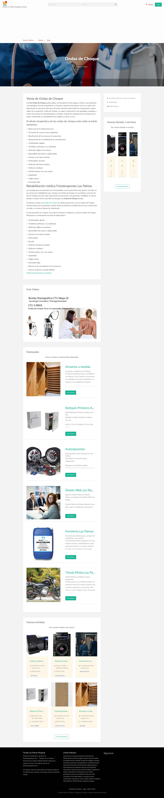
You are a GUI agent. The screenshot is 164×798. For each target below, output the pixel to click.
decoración (67, 765)
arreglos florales (83, 758)
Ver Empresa (71, 392)
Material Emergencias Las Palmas (39, 273)
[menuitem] (149, 5)
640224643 (113, 102)
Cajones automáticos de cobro (42, 661)
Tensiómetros (67, 781)
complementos (82, 763)
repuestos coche (77, 779)
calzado (77, 760)
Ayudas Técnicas (60, 675)
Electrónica (34, 675)
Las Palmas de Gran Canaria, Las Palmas (122, 98)
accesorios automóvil (78, 756)
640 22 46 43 (35, 671)
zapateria (86, 781)
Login (158, 4)
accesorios (66, 756)
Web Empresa (114, 106)
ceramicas (73, 763)
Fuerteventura (82, 765)
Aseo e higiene (35, 726)
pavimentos (67, 774)
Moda (83, 769)
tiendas (79, 781)
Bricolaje (82, 726)
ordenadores (72, 772)
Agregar (150, 4)
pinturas (74, 774)
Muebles (88, 769)
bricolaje (66, 760)
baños (97, 758)
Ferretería (74, 765)
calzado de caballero (87, 760)
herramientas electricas (80, 767)
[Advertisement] (82, 22)
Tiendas (40, 40)
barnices (91, 758)
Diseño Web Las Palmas (81, 490)
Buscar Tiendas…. (29, 40)
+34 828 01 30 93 (37, 721)
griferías (94, 765)
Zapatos (91, 781)
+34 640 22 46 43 (86, 721)
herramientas (67, 767)
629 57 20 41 (60, 721)
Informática (67, 769)
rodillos (85, 779)
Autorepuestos (75, 449)
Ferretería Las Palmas (79, 531)
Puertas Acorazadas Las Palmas (66, 711)
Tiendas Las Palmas (75, 789)
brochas (72, 760)
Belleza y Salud (81, 67)
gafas (89, 765)
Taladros (98, 779)
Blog (48, 40)
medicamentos (76, 769)
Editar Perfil (91, 789)
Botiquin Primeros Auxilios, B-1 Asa (89, 408)
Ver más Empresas (61, 736)
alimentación (89, 756)
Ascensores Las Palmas (88, 661)
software (92, 779)
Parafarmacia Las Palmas (85, 772)
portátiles (80, 774)
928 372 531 (60, 671)
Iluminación (92, 767)
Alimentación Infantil (70, 758)
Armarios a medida (77, 366)
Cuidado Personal (93, 763)
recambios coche (69, 776)
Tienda (75, 781)
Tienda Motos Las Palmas (82, 572)
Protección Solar (89, 774)
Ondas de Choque (51, 203)
